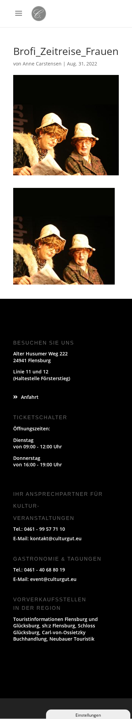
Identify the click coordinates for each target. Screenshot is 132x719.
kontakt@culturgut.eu (56, 538)
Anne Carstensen (42, 63)
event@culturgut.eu (53, 579)
